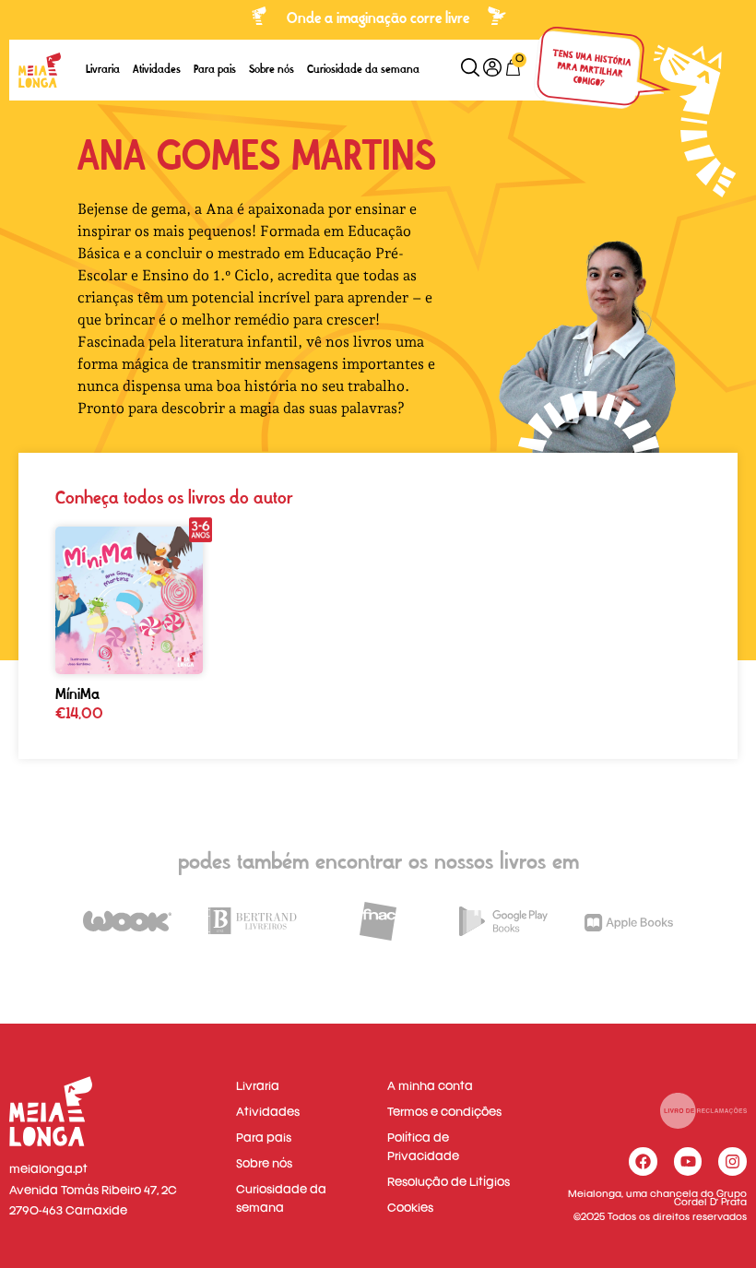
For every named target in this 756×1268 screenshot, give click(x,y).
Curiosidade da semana (363, 70)
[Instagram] (732, 1161)
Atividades (157, 70)
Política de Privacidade (423, 1147)
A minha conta (430, 1087)
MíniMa (77, 694)
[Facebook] (643, 1161)
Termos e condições (444, 1113)
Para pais (215, 70)
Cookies (410, 1208)
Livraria (103, 70)
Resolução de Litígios (448, 1183)
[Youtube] (688, 1161)
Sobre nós (271, 70)
